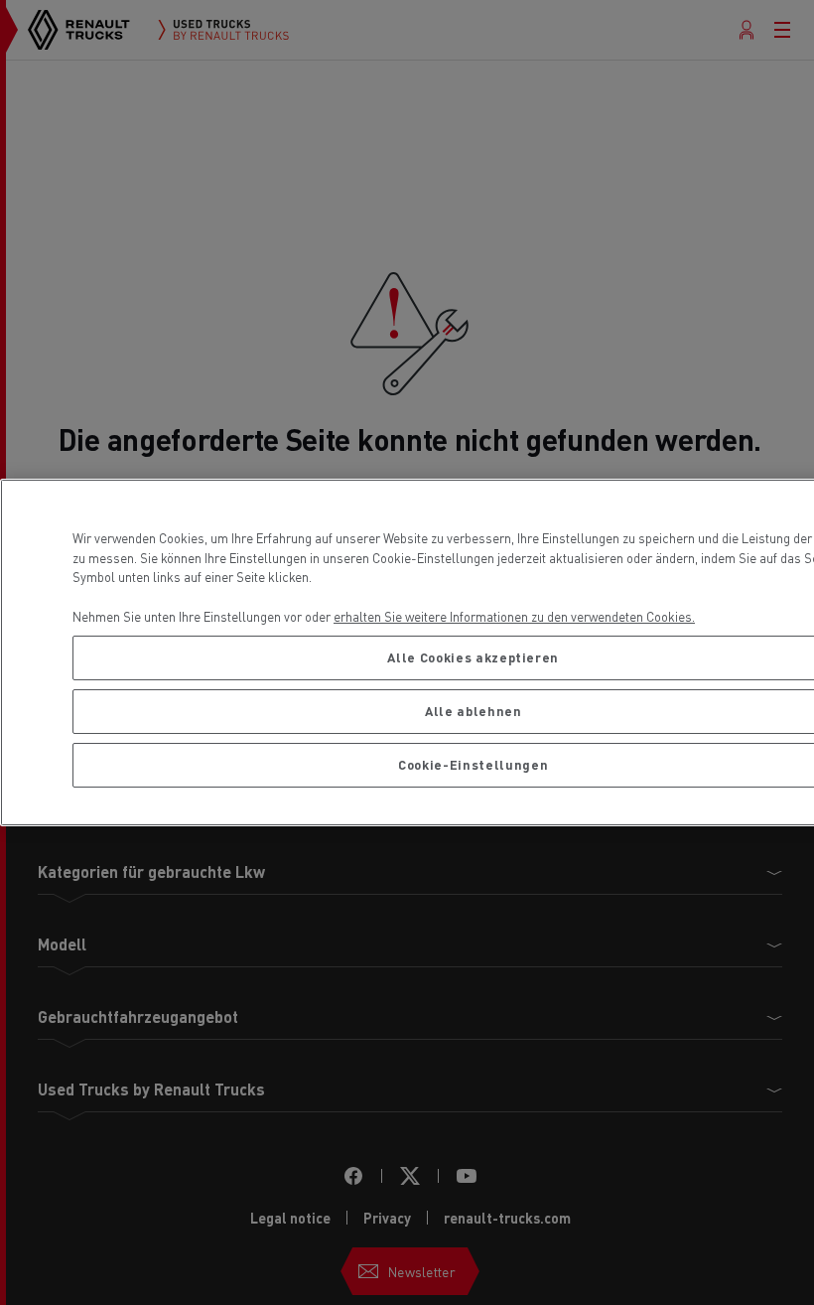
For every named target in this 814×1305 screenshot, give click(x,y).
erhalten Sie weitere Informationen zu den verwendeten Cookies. (514, 616)
